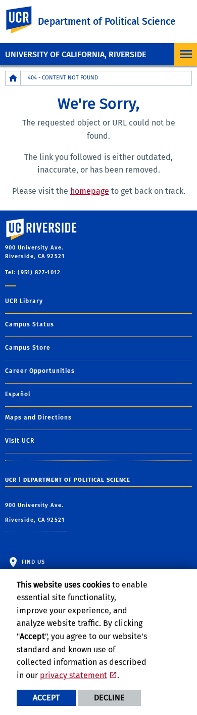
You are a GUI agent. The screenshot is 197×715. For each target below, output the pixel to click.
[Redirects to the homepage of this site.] (13, 78)
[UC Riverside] (24, 20)
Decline (109, 697)
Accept (46, 697)
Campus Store (28, 347)
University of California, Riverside (75, 54)
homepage (89, 191)
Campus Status (29, 324)
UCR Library (24, 301)
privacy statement (73, 675)
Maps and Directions (38, 417)
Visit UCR (19, 440)
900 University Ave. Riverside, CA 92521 (36, 513)
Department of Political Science (107, 21)
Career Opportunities (40, 370)
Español (18, 394)
